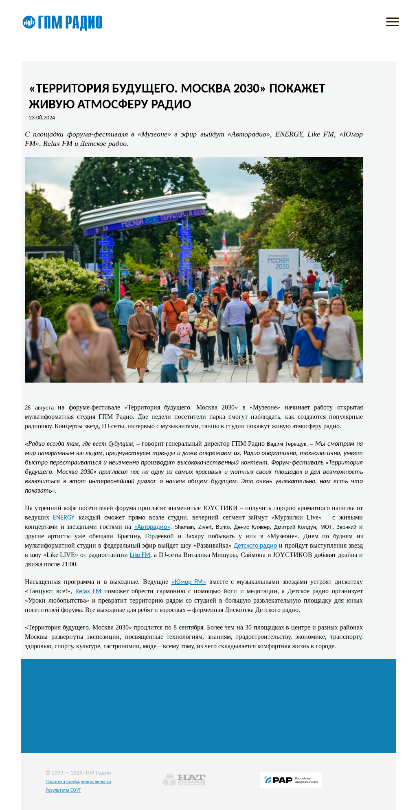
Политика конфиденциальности (78, 781)
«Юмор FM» (188, 582)
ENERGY (64, 518)
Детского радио (255, 546)
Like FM (140, 555)
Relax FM (88, 591)
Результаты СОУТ (63, 790)
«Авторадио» (152, 527)
